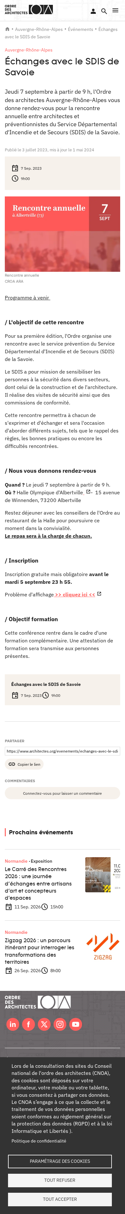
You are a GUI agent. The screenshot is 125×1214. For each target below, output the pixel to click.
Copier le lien (29, 764)
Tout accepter (60, 1199)
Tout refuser (59, 1180)
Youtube (75, 1024)
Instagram (60, 1024)
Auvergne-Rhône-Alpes (39, 29)
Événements (80, 29)
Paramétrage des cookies (60, 1161)
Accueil (7, 29)
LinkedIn (12, 1024)
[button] (115, 10)
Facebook (28, 1024)
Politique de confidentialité (39, 1141)
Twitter (44, 1024)
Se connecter (93, 11)
